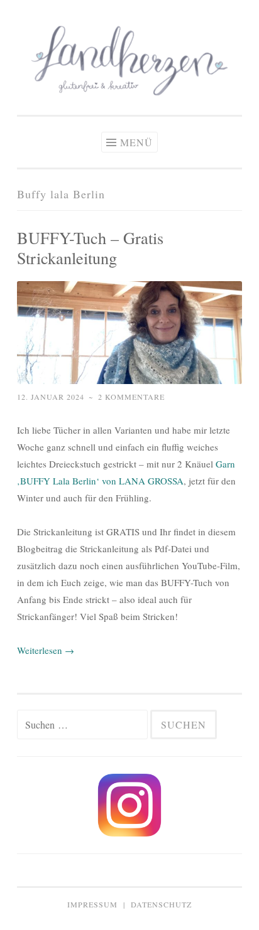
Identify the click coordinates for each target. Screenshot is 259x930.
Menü (136, 142)
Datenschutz (161, 904)
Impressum (92, 904)
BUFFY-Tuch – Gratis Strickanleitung (90, 248)
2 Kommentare (131, 397)
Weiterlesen (45, 650)
